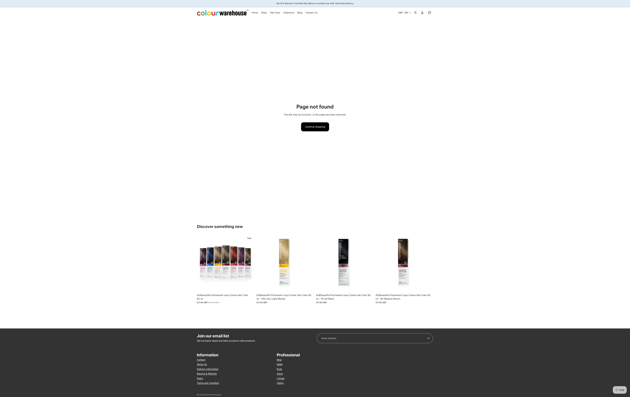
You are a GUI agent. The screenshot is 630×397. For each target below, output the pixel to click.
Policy (200, 378)
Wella (280, 364)
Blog (279, 359)
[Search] (415, 12)
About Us (202, 364)
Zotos (280, 373)
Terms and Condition (208, 383)
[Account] (422, 12)
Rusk (279, 369)
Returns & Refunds (207, 373)
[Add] (309, 287)
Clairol (280, 383)
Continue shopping (315, 126)
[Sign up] (428, 338)
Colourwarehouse (212, 394)
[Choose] (249, 287)
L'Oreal (280, 378)
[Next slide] (249, 263)
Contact (201, 359)
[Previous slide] (202, 263)
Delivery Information (207, 369)
